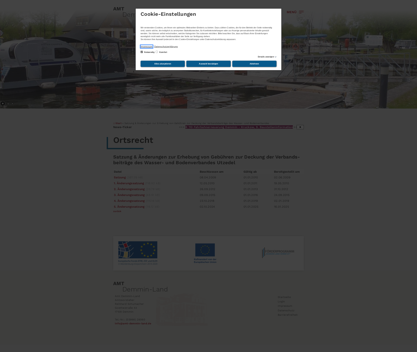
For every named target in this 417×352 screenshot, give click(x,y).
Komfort (163, 52)
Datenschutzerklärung (166, 46)
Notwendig (149, 52)
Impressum (147, 46)
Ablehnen (254, 64)
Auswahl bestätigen (208, 64)
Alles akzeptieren (162, 64)
